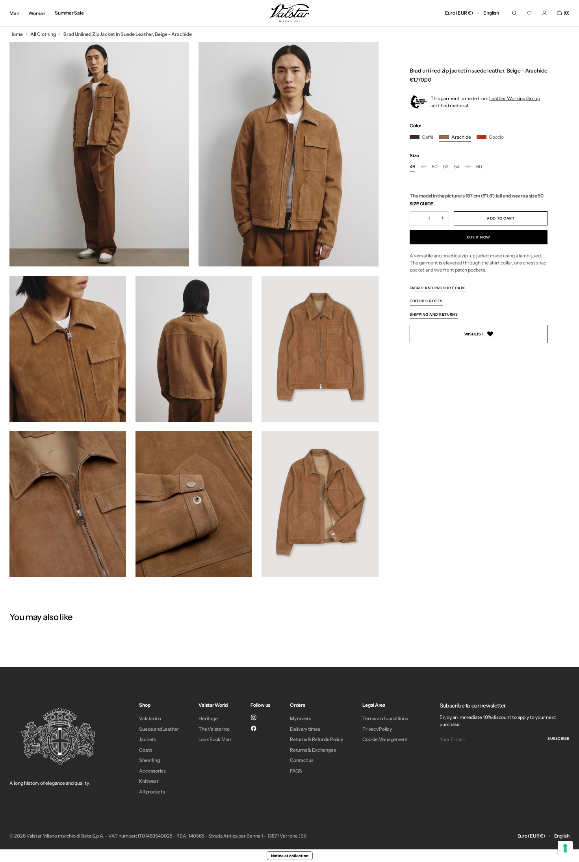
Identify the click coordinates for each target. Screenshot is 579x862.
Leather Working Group (514, 98)
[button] (458, 13)
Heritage (208, 718)
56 (468, 167)
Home (16, 34)
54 (457, 167)
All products (152, 792)
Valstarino (150, 718)
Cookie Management (384, 739)
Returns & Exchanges (313, 750)
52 (446, 167)
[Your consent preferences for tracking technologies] (565, 848)
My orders (300, 718)
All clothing (43, 34)
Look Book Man (215, 739)
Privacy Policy (377, 729)
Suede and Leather (159, 729)
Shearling (149, 760)
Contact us (302, 760)
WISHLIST (473, 334)
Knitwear (148, 781)
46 (412, 167)
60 (479, 167)
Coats (145, 750)
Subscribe (558, 738)
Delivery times (305, 729)
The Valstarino (214, 729)
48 (423, 167)
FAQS (296, 771)
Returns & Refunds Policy (316, 739)
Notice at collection (289, 855)
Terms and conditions (385, 718)
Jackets (147, 739)
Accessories (152, 771)
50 (435, 167)
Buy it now (478, 237)
